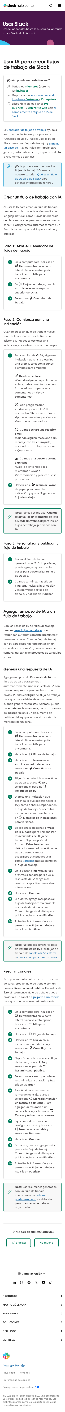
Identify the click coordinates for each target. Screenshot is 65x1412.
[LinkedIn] (14, 1283)
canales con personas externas (37, 957)
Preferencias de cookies (16, 1379)
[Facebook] (29, 1283)
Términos (24, 1372)
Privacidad (9, 1372)
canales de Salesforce (43, 953)
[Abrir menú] (59, 5)
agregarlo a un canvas (45, 997)
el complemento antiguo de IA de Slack (34, 112)
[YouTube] (43, 1283)
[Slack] (30, 1358)
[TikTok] (50, 1283)
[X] (36, 1283)
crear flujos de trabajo (28, 630)
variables (28, 861)
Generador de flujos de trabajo (26, 130)
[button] (18, 1242)
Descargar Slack (12, 1365)
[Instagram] (21, 1283)
